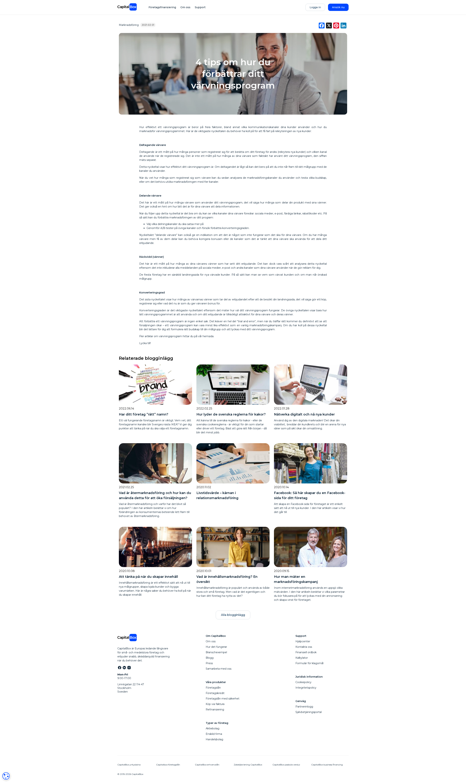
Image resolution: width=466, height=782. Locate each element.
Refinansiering (215, 709)
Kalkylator (301, 657)
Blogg (210, 657)
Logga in (315, 7)
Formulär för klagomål (309, 663)
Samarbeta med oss (218, 668)
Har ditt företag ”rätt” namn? (143, 414)
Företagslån (213, 687)
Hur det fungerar (216, 646)
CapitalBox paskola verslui (286, 764)
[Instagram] (129, 667)
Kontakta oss (303, 646)
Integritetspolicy (305, 687)
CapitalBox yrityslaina (129, 764)
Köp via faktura (215, 704)
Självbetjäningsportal (308, 712)
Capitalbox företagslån (168, 764)
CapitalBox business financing (327, 764)
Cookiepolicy (303, 682)
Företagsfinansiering (162, 7)
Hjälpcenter (302, 641)
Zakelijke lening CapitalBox (248, 764)
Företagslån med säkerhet (222, 698)
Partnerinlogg (304, 706)
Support (200, 7)
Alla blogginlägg (233, 615)
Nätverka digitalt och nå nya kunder (304, 414)
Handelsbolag (214, 739)
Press (209, 663)
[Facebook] (119, 667)
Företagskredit (215, 693)
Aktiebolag (212, 728)
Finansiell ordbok (306, 652)
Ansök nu (338, 7)
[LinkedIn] (124, 667)
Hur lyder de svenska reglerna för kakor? (231, 414)
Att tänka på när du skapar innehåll (148, 577)
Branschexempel (216, 652)
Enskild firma (214, 734)
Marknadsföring (129, 25)
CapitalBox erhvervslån (207, 764)
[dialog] (6, 776)
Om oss (185, 7)
